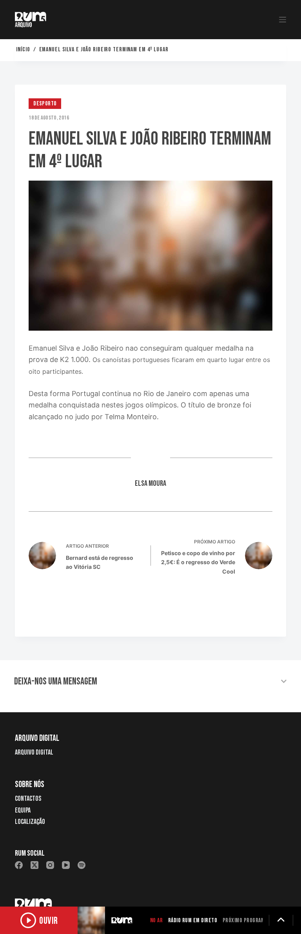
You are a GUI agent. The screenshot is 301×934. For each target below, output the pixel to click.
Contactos (28, 799)
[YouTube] (66, 865)
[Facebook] (19, 865)
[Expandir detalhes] (281, 920)
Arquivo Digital (34, 752)
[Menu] (282, 19)
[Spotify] (81, 865)
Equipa (23, 810)
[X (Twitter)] (34, 865)
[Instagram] (50, 865)
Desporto (44, 103)
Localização (30, 822)
